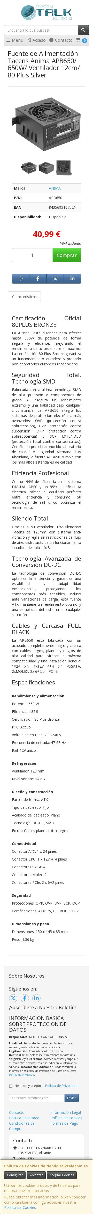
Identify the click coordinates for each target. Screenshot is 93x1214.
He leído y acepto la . (46, 1085)
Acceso (39, 40)
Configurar (15, 1175)
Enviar (71, 1098)
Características (24, 296)
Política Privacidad (24, 1117)
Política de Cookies (20, 1207)
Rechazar (36, 1175)
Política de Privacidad (21, 1074)
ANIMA (55, 188)
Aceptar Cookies (62, 1175)
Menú (17, 40)
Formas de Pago (64, 1123)
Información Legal (65, 1112)
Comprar (67, 255)
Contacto (63, 40)
